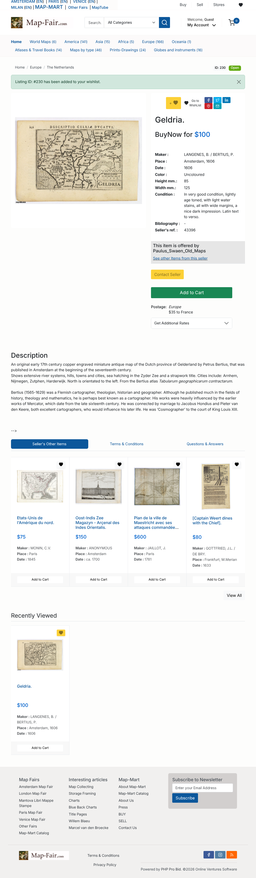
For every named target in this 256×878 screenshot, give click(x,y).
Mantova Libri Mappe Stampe (36, 803)
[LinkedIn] (226, 100)
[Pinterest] (208, 106)
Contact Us (127, 828)
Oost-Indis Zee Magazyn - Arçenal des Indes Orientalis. (97, 522)
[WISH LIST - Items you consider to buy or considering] (240, 5)
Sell (200, 4)
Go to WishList (195, 103)
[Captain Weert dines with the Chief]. (212, 520)
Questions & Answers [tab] (205, 444)
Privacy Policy (105, 865)
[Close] (239, 82)
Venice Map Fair (32, 819)
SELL (122, 821)
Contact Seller (167, 274)
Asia (103, 41)
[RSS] (231, 854)
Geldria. (24, 686)
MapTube (100, 7)
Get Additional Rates (171, 323)
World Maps (43, 41)
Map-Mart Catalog (34, 833)
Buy (183, 4)
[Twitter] (218, 100)
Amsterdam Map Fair (36, 787)
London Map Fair (32, 793)
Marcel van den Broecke (88, 828)
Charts (74, 800)
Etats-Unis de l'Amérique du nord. (35, 520)
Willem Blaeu (79, 821)
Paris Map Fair (30, 812)
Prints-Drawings (128, 50)
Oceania (181, 41)
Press (123, 807)
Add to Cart (192, 292)
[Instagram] (220, 854)
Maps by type (86, 50)
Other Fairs (78, 7)
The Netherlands (60, 67)
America (76, 41)
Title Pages (78, 814)
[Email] (218, 106)
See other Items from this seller (180, 258)
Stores (218, 4)
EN (27, 7)
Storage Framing (82, 793)
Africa (126, 41)
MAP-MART (49, 7)
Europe (153, 41)
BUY (122, 814)
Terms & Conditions (104, 855)
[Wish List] (61, 464)
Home (16, 41)
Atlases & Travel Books (38, 50)
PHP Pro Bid (171, 869)
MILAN (17, 7)
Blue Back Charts (83, 807)
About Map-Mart (132, 787)
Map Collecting (81, 787)
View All (234, 595)
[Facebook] (208, 100)
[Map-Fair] (42, 22)
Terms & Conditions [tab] (127, 444)
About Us (126, 800)
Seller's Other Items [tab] (49, 444)
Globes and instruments (178, 50)
